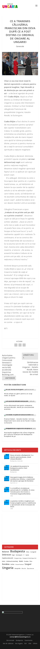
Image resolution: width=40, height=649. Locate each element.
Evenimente (28, 640)
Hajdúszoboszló (7, 558)
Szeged (28, 564)
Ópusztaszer (30, 568)
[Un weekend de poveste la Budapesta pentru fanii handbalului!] (6, 467)
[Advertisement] (20, 528)
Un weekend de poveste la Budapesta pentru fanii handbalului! (19, 468)
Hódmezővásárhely (12, 561)
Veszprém (17, 568)
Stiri (25, 643)
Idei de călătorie (8, 643)
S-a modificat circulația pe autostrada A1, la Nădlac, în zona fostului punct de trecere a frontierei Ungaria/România (22, 491)
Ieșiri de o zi (13, 483)
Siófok (12, 564)
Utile (11, 496)
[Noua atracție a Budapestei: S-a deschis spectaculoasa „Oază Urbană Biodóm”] (6, 456)
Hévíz (3, 561)
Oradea (26, 561)
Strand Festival (19, 564)
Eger (13, 555)
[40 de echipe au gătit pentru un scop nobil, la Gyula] (20, 390)
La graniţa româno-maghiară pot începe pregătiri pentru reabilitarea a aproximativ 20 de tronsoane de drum (23, 504)
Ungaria (7, 568)
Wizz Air (24, 568)
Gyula (27, 555)
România (5, 564)
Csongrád (33, 552)
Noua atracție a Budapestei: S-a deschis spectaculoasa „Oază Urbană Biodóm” (21, 457)
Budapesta (13, 461)
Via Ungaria (19, 643)
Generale (20, 46)
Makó (21, 561)
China (27, 552)
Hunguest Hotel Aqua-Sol (29, 558)
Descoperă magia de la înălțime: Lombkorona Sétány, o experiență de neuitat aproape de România (22, 479)
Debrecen (6, 554)
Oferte (35, 643)
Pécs (31, 561)
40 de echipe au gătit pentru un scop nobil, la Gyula (18, 394)
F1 (24, 555)
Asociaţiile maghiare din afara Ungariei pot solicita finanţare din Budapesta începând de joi (19, 434)
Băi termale (10, 640)
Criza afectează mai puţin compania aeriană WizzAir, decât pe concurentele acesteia (19, 407)
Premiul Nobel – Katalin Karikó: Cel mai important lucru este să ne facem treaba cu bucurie (20, 421)
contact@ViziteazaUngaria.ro (20, 637)
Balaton (5, 552)
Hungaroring (17, 558)
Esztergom (19, 555)
